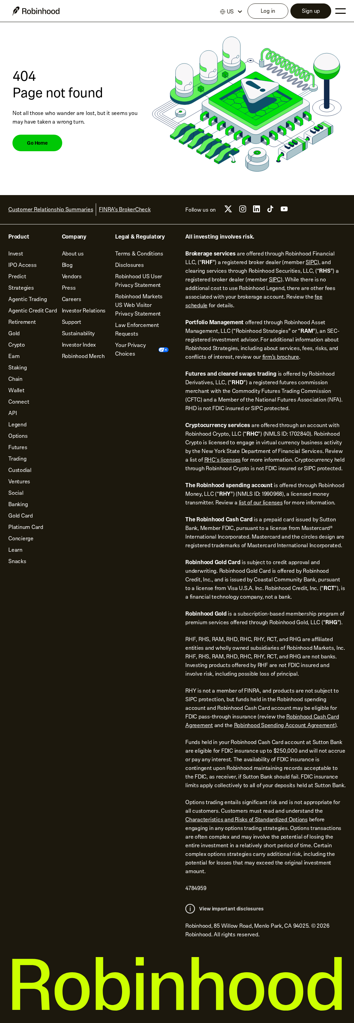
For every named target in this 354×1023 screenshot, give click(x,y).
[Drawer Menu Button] (340, 11)
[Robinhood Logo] (35, 11)
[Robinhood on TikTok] (270, 210)
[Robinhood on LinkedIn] (256, 210)
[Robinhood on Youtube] (284, 210)
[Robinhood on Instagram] (242, 210)
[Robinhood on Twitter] (228, 211)
